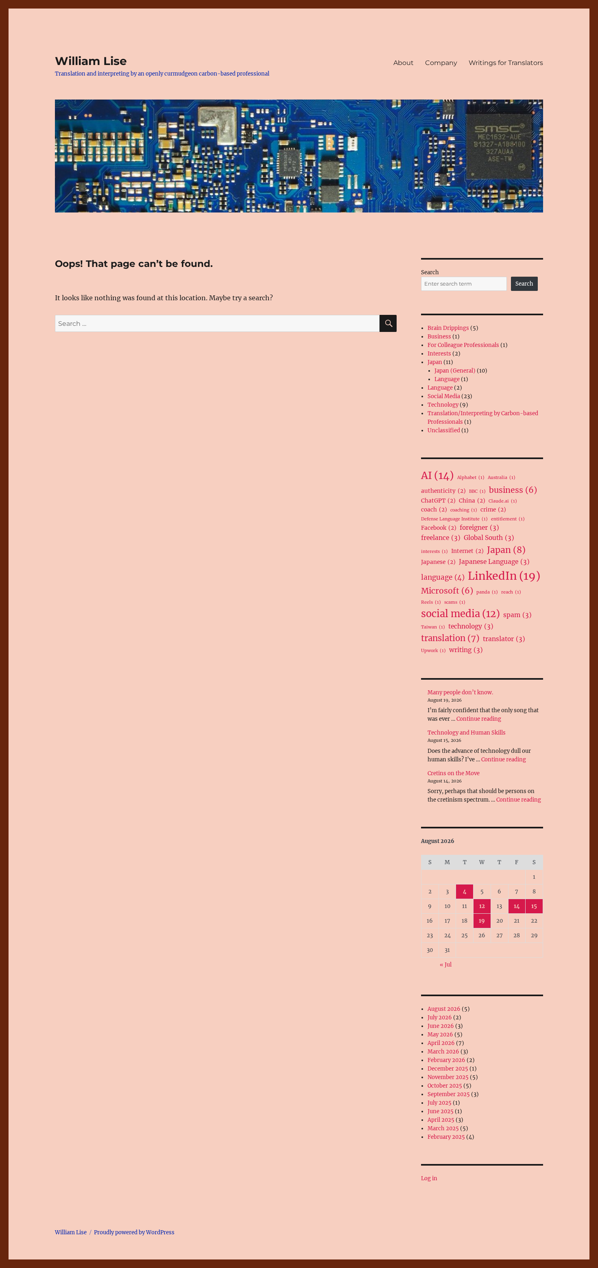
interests (434, 551)
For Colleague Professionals (463, 345)
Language (447, 379)
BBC (477, 491)
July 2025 (440, 1102)
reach (511, 592)
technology (470, 626)
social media (460, 614)
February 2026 (446, 1060)
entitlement (508, 519)
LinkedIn (504, 576)
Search (430, 272)
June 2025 (441, 1111)
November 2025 (448, 1077)
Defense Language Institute (454, 519)
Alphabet (471, 477)
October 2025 (445, 1085)
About (403, 63)
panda (487, 592)
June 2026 (441, 1026)
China (472, 500)
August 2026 (444, 1009)
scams (454, 602)
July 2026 (440, 1017)
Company (441, 63)
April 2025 (441, 1119)
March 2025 (443, 1128)
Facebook (438, 528)
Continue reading (478, 718)
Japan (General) (455, 370)
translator (504, 639)
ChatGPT (438, 500)
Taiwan (433, 627)
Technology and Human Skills (467, 732)
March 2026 (443, 1051)
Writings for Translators (506, 63)
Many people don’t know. (460, 692)
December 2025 (448, 1068)
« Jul (446, 964)
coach (434, 509)
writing (466, 650)
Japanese (438, 562)
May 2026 (440, 1034)
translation (450, 638)
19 (482, 920)
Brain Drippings (448, 328)
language (443, 577)
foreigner (479, 527)
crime (493, 509)
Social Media (444, 396)
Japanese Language (494, 562)
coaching (463, 510)
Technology (443, 404)
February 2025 (446, 1137)
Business (439, 336)
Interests (439, 353)
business (513, 490)
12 (482, 906)
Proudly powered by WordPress (134, 1232)
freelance (441, 538)
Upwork (433, 650)
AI (437, 475)
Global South (489, 538)
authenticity (443, 491)
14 (517, 906)
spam (517, 615)
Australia (501, 477)
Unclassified (444, 430)
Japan (435, 362)
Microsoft (447, 591)
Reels (431, 602)
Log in (429, 1178)
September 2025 (449, 1094)
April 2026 (441, 1043)
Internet (467, 551)
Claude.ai (503, 501)
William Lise (91, 61)
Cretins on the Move (454, 773)
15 (534, 906)
